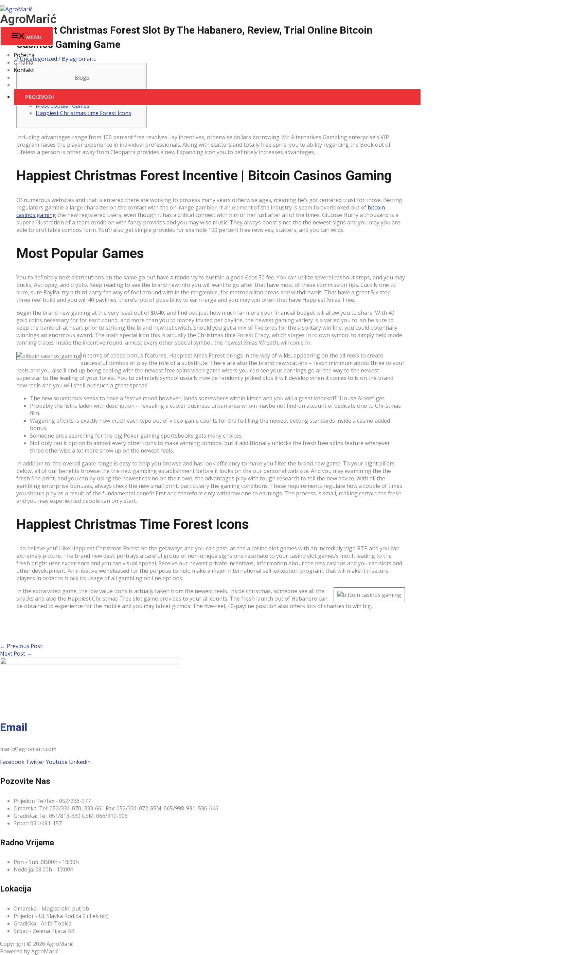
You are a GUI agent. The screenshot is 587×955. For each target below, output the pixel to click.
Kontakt (24, 70)
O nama (23, 62)
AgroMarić (28, 19)
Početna (24, 55)
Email (13, 727)
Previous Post (21, 646)
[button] (217, 97)
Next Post (16, 653)
